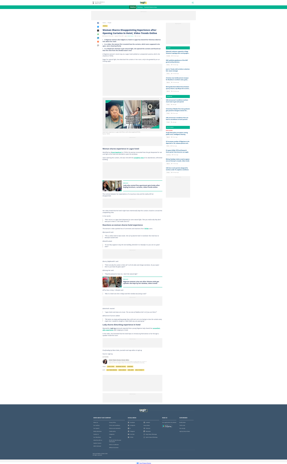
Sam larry (131, 370)
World (168, 146)
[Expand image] (160, 99)
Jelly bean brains (112, 370)
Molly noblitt (140, 370)
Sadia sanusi (122, 370)
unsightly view (139, 158)
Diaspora (130, 366)
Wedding (139, 7)
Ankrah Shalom (130, 36)
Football (168, 56)
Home (104, 22)
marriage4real (117, 152)
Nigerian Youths (121, 366)
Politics (168, 64)
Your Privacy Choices (145, 463)
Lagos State (110, 366)
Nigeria (168, 82)
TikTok (146, 228)
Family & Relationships (150, 7)
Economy (168, 154)
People (133, 7)
